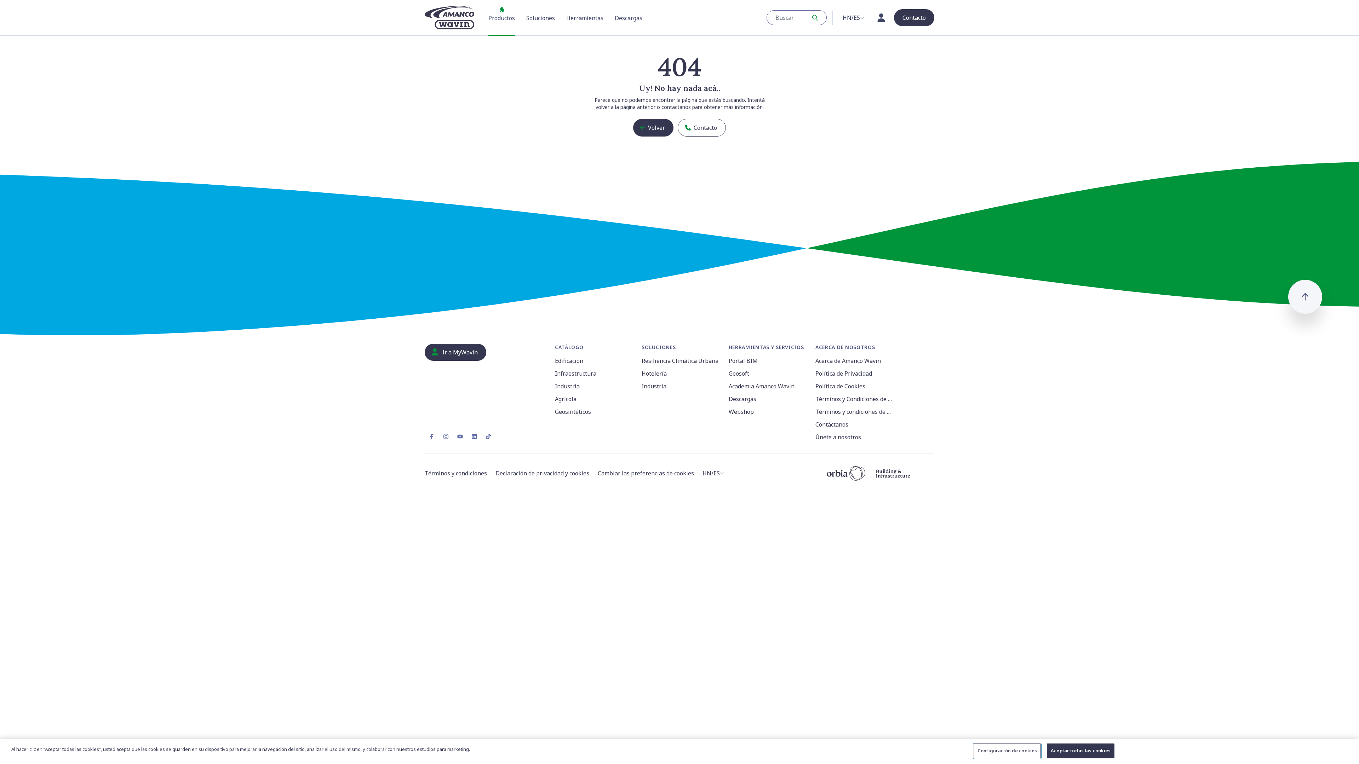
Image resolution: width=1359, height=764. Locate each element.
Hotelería (654, 373)
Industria (567, 386)
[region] (679, 751)
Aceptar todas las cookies (1081, 750)
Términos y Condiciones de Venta (854, 399)
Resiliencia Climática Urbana (680, 361)
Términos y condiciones (456, 473)
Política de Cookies (840, 386)
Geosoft (739, 373)
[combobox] (797, 17)
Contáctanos (831, 424)
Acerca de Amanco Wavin (848, 361)
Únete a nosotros (838, 437)
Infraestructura (575, 373)
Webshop (741, 412)
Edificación (569, 361)
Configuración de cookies (1007, 750)
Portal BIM (743, 361)
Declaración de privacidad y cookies (542, 473)
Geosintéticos (573, 412)
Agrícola (566, 399)
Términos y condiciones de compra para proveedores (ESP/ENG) (854, 412)
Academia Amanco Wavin (762, 386)
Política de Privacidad (843, 373)
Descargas (742, 399)
